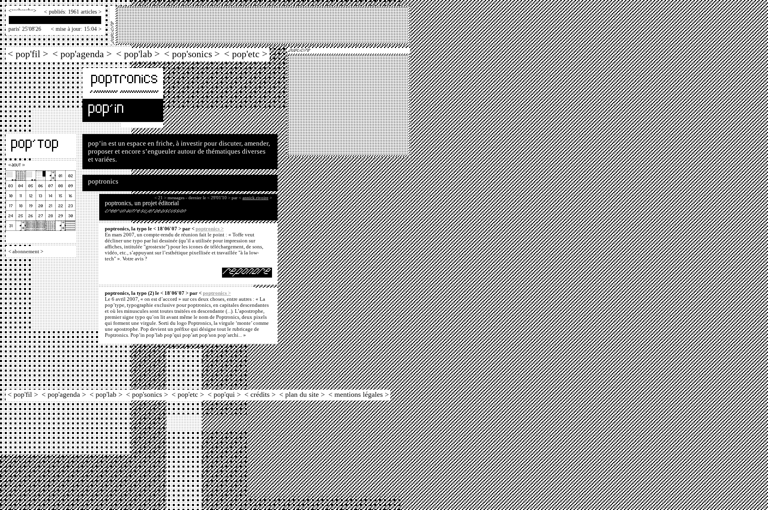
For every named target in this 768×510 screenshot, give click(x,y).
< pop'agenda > (82, 53)
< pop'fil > (28, 53)
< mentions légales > (358, 394)
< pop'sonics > (192, 53)
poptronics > (210, 229)
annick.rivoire (255, 197)
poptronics (103, 181)
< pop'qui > (224, 394)
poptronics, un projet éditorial (142, 203)
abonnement (25, 251)
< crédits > (260, 394)
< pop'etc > (246, 53)
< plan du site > (302, 394)
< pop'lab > (138, 53)
